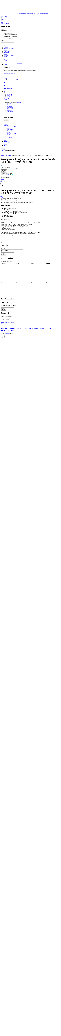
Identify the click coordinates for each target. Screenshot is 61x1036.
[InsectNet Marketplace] (4, 16)
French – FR (9, 95)
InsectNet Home (15, 14)
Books (34, 14)
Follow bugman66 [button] (5, 177)
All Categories (7, 46)
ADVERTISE (43, 14)
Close (2, 150)
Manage (6, 73)
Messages (9, 104)
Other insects (7, 51)
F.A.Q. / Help (7, 142)
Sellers (9, 85)
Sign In (5, 60)
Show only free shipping (11, 36)
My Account (9, 103)
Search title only (9, 33)
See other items (10, 322)
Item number (4, 38)
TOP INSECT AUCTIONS (25, 14)
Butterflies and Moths (9, 48)
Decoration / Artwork (9, 55)
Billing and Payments (12, 108)
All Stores (6, 47)
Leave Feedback (10, 111)
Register (5, 145)
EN (4, 91)
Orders (5, 112)
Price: (2, 199)
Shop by (6, 124)
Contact (5, 144)
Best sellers (6, 141)
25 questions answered (6, 197)
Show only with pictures (11, 34)
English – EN (10, 94)
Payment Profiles (11, 107)
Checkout (6, 120)
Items (9, 82)
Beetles (5, 50)
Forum (48, 14)
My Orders (9, 106)
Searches (10, 88)
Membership (9, 110)
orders (2, 179)
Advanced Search (5, 23)
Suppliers (38, 14)
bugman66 (7, 174)
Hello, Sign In (7, 97)
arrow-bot (3, 148)
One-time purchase (6, 166)
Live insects (6, 52)
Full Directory (10, 137)
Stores (5, 140)
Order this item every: (7, 173)
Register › (19, 63)
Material (5, 56)
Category (3, 29)
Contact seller (4, 322)
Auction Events (11, 73)
